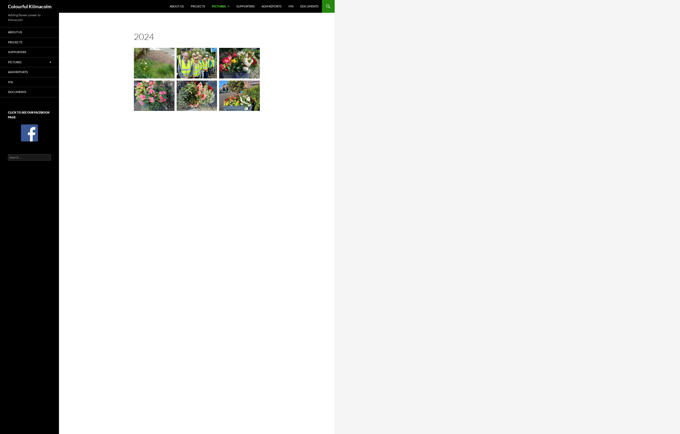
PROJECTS (198, 6)
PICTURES (219, 6)
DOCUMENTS (309, 6)
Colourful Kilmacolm (30, 6)
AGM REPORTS (272, 6)
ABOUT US (177, 6)
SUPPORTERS (245, 6)
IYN (290, 6)
